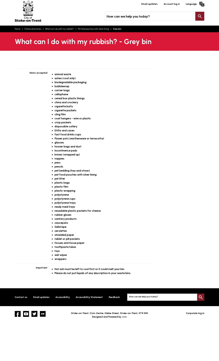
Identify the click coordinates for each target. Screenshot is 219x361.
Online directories (32, 29)
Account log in (172, 4)
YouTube (26, 314)
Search (199, 16)
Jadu (124, 316)
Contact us (21, 297)
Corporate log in (195, 313)
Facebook (18, 314)
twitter (34, 314)
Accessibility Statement (89, 297)
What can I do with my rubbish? (59, 29)
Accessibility (62, 297)
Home (17, 29)
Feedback (114, 297)
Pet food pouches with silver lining (93, 29)
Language (191, 4)
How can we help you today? (128, 16)
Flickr (43, 314)
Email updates (149, 4)
